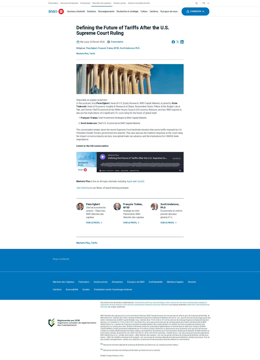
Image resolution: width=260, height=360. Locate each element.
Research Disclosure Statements (157, 304)
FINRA (153, 320)
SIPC (163, 320)
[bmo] (56, 11)
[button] (195, 11)
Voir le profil (93, 222)
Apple (130, 181)
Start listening (83, 188)
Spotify (140, 181)
